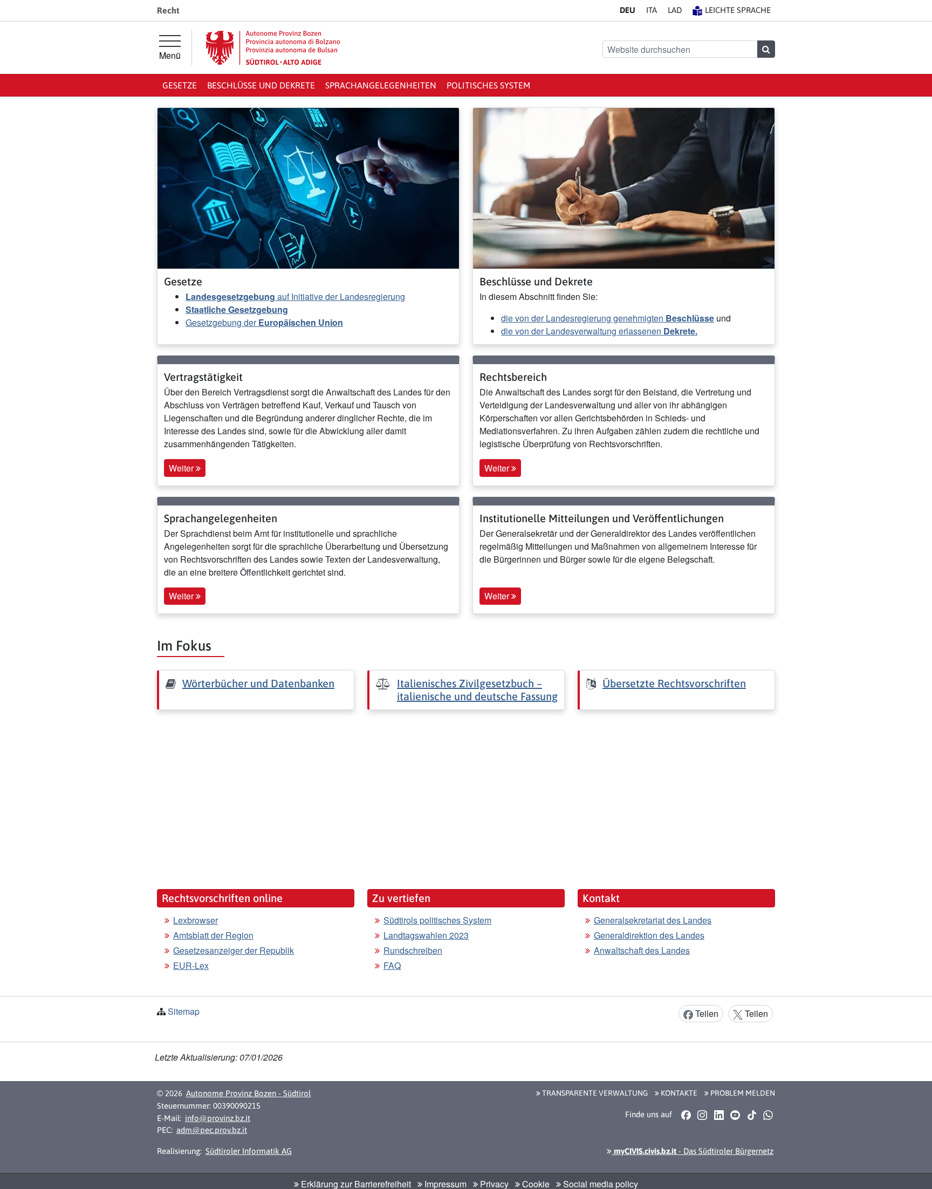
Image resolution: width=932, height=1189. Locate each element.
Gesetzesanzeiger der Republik (233, 950)
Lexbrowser (195, 920)
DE (627, 10)
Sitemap (184, 1011)
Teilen (705, 1013)
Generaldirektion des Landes (649, 935)
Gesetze (179, 85)
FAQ (392, 965)
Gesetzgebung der (264, 322)
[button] (686, 1114)
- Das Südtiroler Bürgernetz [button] (692, 1151)
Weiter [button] (182, 468)
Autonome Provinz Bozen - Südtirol (248, 1093)
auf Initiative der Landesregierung (295, 296)
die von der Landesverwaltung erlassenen (599, 331)
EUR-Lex (191, 965)
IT (651, 10)
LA (675, 10)
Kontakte (678, 1093)
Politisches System (488, 85)
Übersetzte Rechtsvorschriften (674, 683)
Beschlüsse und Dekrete (261, 85)
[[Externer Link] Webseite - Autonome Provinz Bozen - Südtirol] (273, 47)
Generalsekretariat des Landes (652, 920)
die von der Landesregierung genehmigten (607, 318)
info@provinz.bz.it (217, 1118)
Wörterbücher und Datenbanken (258, 683)
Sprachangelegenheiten (380, 85)
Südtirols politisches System (437, 920)
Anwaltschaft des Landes (642, 950)
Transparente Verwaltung (594, 1093)
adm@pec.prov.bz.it (211, 1130)
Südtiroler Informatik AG (248, 1151)
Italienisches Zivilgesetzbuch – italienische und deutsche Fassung (477, 689)
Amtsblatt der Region (213, 935)
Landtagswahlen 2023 (426, 935)
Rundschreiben (412, 950)
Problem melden (742, 1093)
